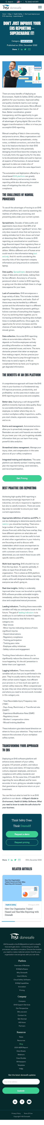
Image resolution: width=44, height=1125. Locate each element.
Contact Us (22, 1015)
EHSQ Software (22, 969)
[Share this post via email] (29, 49)
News (21, 1037)
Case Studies (21, 1058)
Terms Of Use (28, 1113)
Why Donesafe (22, 972)
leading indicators (26, 612)
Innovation (22, 987)
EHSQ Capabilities (22, 983)
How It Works (22, 976)
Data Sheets (21, 1051)
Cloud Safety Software (22, 980)
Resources (21, 1040)
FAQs (21, 1069)
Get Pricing (22, 478)
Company (22, 1001)
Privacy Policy (16, 1113)
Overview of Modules (22, 965)
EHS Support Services (22, 1005)
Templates (21, 1065)
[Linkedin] (15, 1101)
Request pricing (22, 842)
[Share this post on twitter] (25, 49)
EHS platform (19, 176)
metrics (5, 524)
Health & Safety (26, 41)
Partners (22, 1026)
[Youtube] (29, 1101)
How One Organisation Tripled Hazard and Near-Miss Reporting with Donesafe (22, 911)
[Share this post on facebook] (18, 49)
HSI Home (22, 1022)
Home (4, 14)
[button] (19, 2)
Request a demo (22, 834)
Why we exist (22, 1012)
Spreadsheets (19, 272)
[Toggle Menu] (40, 7)
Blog (9, 14)
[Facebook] (22, 1101)
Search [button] (10, 2)
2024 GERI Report (21, 1047)
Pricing (22, 990)
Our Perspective (22, 1008)
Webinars (21, 1054)
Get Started (22, 1019)
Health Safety (18, 14)
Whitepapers (21, 1062)
